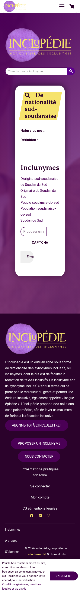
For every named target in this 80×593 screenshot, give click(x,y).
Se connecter (40, 486)
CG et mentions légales (40, 508)
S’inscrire (40, 475)
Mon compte (40, 497)
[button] (62, 6)
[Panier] (72, 6)
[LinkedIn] (40, 515)
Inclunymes (12, 529)
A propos (11, 540)
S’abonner (12, 551)
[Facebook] (31, 515)
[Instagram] (48, 515)
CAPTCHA (40, 243)
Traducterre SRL (36, 554)
